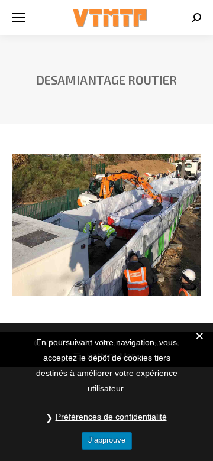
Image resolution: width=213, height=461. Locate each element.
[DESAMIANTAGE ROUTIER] (106, 225)
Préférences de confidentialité (111, 416)
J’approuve (106, 440)
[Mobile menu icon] (19, 18)
